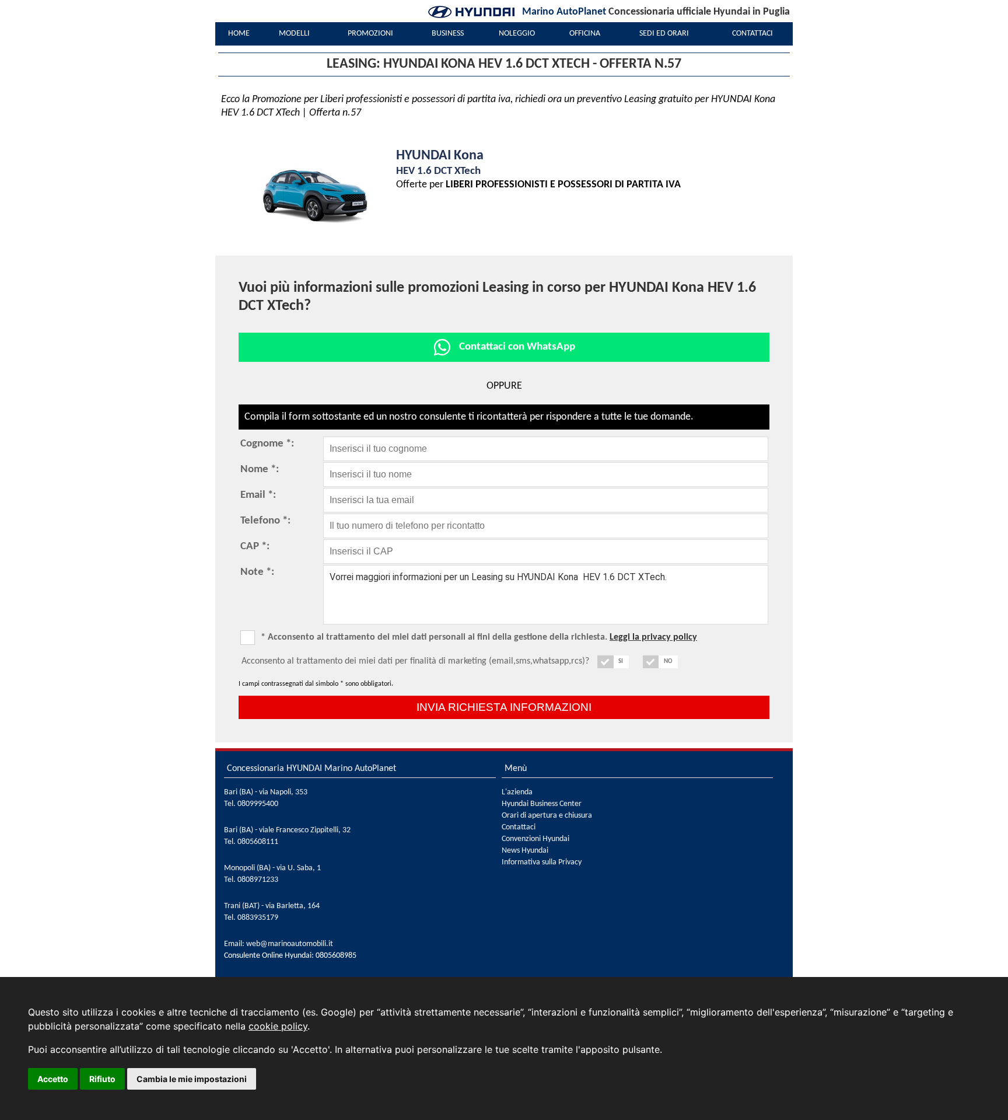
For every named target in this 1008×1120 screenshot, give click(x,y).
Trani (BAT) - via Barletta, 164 (272, 906)
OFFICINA (584, 33)
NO (668, 661)
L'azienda (517, 792)
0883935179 (257, 917)
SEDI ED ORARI (664, 33)
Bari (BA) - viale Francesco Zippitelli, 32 (287, 830)
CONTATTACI (752, 33)
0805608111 (257, 842)
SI (620, 661)
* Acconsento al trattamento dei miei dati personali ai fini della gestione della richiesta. (479, 637)
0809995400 (257, 804)
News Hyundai (525, 850)
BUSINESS (448, 33)
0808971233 (257, 879)
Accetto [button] (52, 1079)
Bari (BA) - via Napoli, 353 (265, 792)
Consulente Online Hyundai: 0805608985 (290, 955)
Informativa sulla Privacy (542, 862)
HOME (239, 33)
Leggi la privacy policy (653, 637)
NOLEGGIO (517, 33)
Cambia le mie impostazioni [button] (191, 1079)
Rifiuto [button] (102, 1079)
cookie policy (278, 1026)
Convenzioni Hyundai (535, 839)
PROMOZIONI (370, 33)
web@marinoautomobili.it (289, 944)
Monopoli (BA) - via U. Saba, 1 (272, 868)
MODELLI (294, 33)
